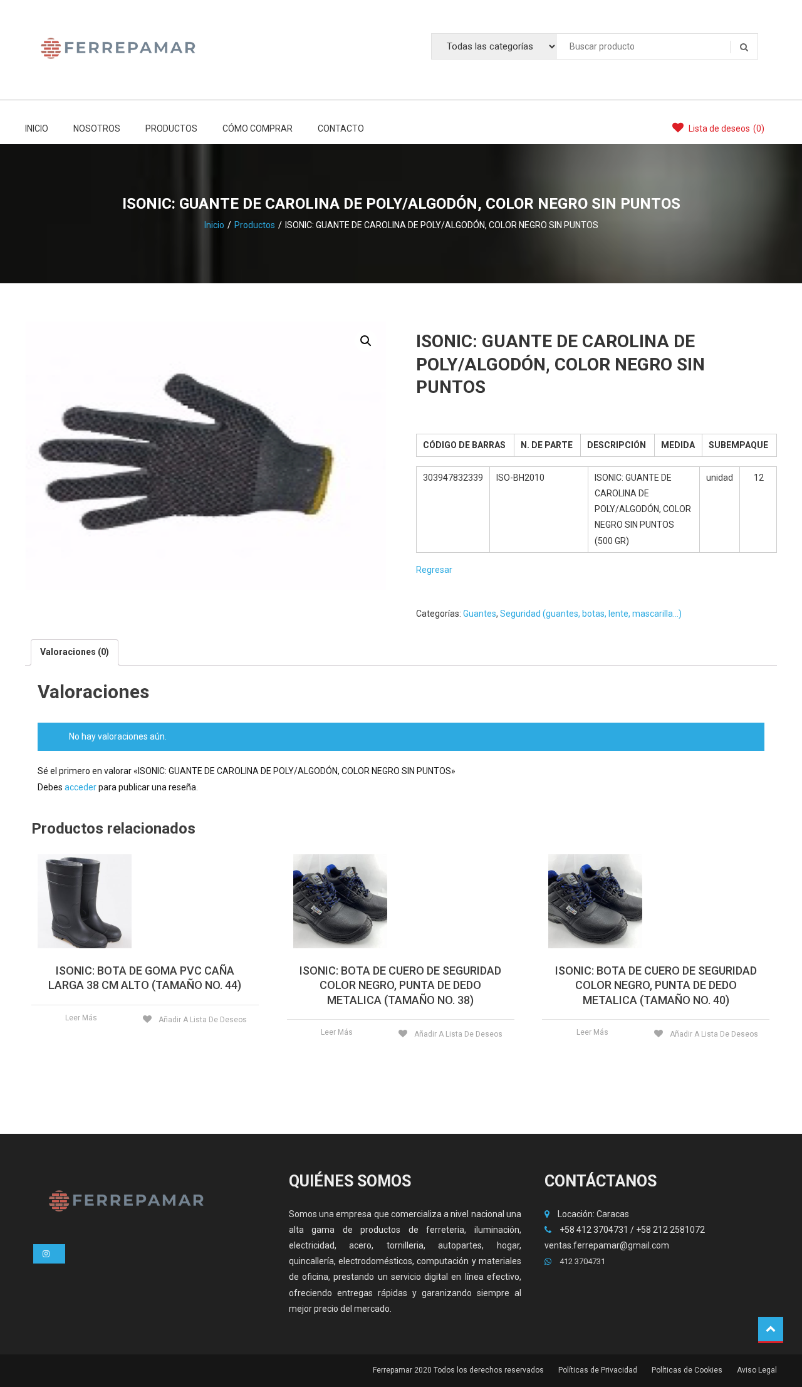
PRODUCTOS (171, 128)
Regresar (434, 570)
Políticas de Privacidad (597, 1370)
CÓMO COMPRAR (257, 128)
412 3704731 (581, 1261)
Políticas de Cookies (687, 1370)
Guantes (479, 614)
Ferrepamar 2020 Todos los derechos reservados (458, 1370)
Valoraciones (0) (74, 652)
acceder (80, 787)
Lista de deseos (725, 128)
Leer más (81, 1017)
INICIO (36, 128)
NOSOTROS (96, 128)
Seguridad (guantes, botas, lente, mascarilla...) (591, 614)
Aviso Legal (757, 1370)
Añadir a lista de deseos (202, 1019)
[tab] (74, 652)
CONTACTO (341, 128)
